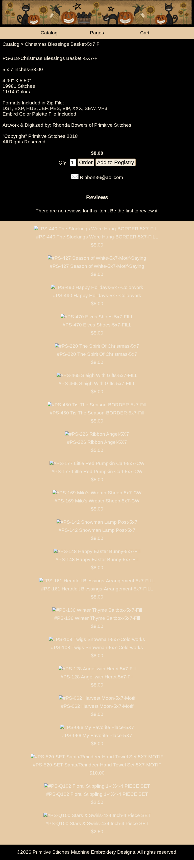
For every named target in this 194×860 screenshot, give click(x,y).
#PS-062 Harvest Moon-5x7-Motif (97, 706)
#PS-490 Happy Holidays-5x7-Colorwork (97, 295)
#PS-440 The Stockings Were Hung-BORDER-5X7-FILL (97, 236)
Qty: (63, 162)
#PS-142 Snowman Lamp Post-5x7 (97, 530)
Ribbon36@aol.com (101, 177)
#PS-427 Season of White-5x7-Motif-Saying (97, 266)
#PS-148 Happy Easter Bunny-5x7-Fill (97, 559)
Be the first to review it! (134, 210)
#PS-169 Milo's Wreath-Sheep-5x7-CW (97, 500)
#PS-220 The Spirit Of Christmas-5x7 (97, 354)
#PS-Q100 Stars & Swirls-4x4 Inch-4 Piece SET (97, 823)
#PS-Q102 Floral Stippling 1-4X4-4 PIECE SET (97, 794)
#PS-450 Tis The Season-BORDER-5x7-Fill (97, 412)
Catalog (11, 44)
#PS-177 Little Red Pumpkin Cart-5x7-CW (97, 471)
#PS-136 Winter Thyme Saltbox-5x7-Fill (97, 618)
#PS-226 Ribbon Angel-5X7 (97, 442)
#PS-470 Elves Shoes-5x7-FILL (97, 324)
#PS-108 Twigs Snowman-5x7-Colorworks (97, 647)
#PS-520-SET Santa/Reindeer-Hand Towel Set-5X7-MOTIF (97, 764)
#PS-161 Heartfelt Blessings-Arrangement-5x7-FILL (97, 588)
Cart (144, 32)
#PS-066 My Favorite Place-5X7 (97, 735)
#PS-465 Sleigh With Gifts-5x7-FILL (97, 383)
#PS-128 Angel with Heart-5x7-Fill (97, 676)
